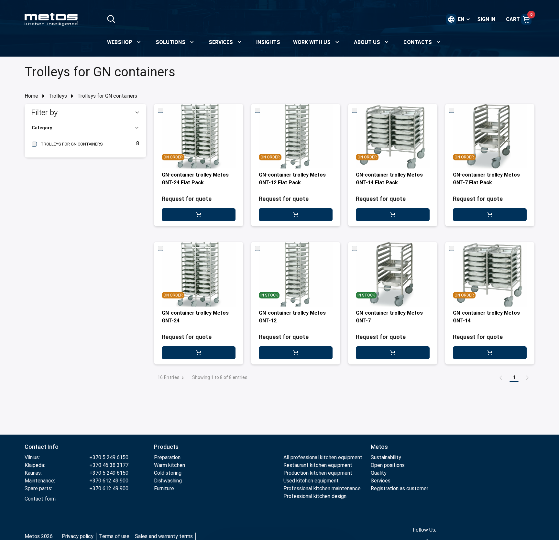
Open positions (388, 465)
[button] (85, 112)
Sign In (486, 19)
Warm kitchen (169, 465)
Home (31, 96)
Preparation (167, 457)
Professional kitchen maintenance (322, 488)
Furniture (164, 488)
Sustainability (386, 457)
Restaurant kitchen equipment (318, 465)
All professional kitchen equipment (322, 457)
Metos (379, 446)
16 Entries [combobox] (169, 377)
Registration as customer (399, 488)
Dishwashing (168, 481)
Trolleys (58, 96)
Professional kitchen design (314, 496)
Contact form (40, 499)
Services (380, 481)
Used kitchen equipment (311, 481)
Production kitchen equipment (317, 473)
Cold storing (167, 473)
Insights (268, 42)
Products (166, 446)
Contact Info (42, 446)
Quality (379, 473)
